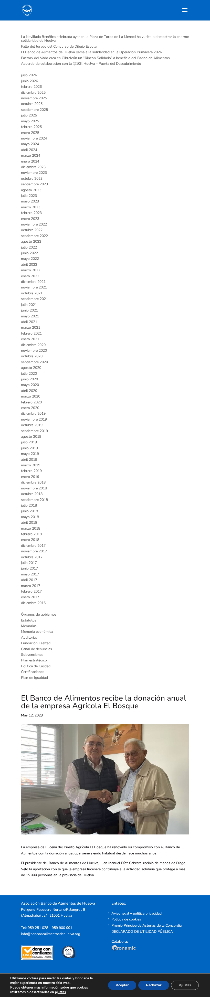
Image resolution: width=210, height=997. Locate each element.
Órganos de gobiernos (39, 614)
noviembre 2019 (34, 419)
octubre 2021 (32, 293)
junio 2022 (29, 253)
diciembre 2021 (33, 281)
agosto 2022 (31, 241)
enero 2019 (30, 476)
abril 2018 (29, 522)
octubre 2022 (32, 230)
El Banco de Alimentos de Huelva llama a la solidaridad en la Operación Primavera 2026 (91, 52)
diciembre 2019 (33, 413)
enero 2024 (30, 161)
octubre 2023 (32, 178)
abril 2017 (29, 579)
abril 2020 (29, 390)
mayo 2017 (30, 574)
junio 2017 (29, 568)
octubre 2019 (32, 425)
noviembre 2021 (34, 287)
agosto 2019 (31, 436)
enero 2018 (30, 539)
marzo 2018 (30, 528)
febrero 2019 (31, 470)
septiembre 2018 (34, 499)
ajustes (60, 992)
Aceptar (122, 985)
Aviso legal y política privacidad (136, 913)
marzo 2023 (30, 207)
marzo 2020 (30, 396)
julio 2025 (29, 115)
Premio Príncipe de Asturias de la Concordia (146, 925)
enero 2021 (30, 339)
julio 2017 (29, 562)
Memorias (29, 626)
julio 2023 (29, 195)
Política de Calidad (35, 666)
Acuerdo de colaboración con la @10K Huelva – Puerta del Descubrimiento (81, 63)
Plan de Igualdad (34, 677)
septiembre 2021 (34, 298)
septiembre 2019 (34, 430)
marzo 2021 (30, 327)
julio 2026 (29, 75)
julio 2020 (29, 373)
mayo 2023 (30, 201)
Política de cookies (126, 919)
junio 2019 (29, 448)
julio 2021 (29, 304)
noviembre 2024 (34, 138)
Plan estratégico (34, 660)
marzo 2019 (30, 465)
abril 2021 (29, 321)
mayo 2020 (30, 384)
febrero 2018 (31, 534)
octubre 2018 (32, 493)
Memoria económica (37, 631)
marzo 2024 (30, 155)
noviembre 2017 (34, 551)
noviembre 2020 (34, 350)
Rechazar (153, 985)
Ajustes (185, 985)
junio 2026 (29, 81)
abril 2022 (29, 264)
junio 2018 (29, 511)
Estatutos (28, 620)
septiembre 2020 (34, 362)
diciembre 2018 (33, 482)
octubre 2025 (32, 103)
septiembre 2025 (34, 109)
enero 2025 (30, 132)
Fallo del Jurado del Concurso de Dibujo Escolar (59, 46)
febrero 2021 (31, 333)
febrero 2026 (31, 86)
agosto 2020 (31, 367)
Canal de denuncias (36, 649)
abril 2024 (29, 149)
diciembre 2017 (33, 545)
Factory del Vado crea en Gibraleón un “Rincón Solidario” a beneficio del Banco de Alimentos (95, 58)
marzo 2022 (30, 270)
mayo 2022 (30, 258)
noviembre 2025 (34, 98)
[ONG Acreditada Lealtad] (40, 958)
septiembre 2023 (34, 184)
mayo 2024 (30, 144)
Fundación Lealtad (35, 643)
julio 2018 (29, 505)
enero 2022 (30, 276)
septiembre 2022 (34, 235)
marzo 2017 (30, 585)
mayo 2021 (30, 316)
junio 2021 (29, 310)
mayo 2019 (30, 453)
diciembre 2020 (33, 344)
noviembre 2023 (34, 172)
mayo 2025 (30, 121)
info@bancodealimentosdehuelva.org (50, 933)
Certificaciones (32, 671)
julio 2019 (29, 442)
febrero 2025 (31, 126)
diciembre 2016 (33, 603)
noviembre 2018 (34, 488)
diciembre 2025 (33, 92)
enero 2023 (30, 218)
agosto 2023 (31, 190)
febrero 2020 (31, 402)
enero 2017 (30, 597)
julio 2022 (29, 247)
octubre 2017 (32, 557)
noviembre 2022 (34, 224)
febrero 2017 (31, 591)
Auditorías (29, 637)
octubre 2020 (32, 356)
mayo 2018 (30, 516)
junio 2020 (29, 379)
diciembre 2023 (33, 167)
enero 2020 (30, 407)
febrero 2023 (31, 212)
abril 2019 (29, 459)
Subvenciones (32, 654)
